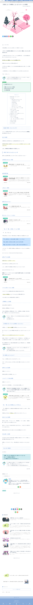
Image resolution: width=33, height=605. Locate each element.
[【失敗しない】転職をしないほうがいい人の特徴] (7, 36)
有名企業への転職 (13, 121)
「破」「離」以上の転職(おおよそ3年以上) (17, 118)
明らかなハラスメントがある (16, 106)
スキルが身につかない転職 (14, 110)
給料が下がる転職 (13, 109)
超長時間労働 (14, 102)
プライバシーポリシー (16, 602)
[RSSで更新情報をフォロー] (20, 487)
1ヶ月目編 (4, 490)
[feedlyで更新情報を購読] (18, 487)
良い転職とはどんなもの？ (14, 114)
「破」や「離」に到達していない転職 (16, 107)
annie (10, 478)
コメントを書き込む (16, 589)
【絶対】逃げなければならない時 (16, 99)
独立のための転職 (13, 120)
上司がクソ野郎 (14, 103)
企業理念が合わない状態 (16, 100)
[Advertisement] (16, 40)
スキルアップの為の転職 (14, 117)
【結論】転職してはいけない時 (14, 96)
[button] (30, 281)
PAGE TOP (17, 597)
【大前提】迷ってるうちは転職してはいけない (17, 113)
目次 (15, 94)
